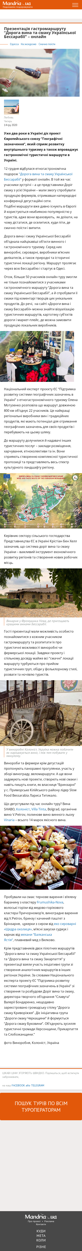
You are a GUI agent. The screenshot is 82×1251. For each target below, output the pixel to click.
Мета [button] (41, 1235)
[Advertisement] (41, 1165)
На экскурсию (29, 44)
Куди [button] (41, 1231)
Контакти (41, 1224)
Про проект (34, 1221)
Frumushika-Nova (50, 902)
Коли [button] (41, 1240)
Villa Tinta (38, 809)
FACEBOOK (18, 1085)
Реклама (49, 1221)
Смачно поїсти (47, 44)
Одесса (14, 44)
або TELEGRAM (35, 1085)
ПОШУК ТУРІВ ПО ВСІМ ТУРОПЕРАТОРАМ (41, 1106)
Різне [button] (41, 1246)
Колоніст (23, 809)
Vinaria (9, 820)
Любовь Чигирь (8, 119)
